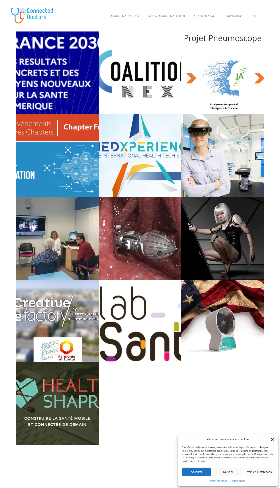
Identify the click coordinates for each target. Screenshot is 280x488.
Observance (196, 351)
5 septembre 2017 (116, 244)
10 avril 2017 (31, 331)
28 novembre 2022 (34, 93)
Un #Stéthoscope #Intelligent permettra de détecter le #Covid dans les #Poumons (222, 47)
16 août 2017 (197, 244)
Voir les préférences (259, 471)
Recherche (242, 98)
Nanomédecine (128, 186)
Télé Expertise (69, 269)
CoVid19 (229, 83)
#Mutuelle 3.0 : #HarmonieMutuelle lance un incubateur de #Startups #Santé (54, 295)
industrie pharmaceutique (37, 176)
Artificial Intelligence (213, 78)
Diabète (40, 166)
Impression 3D (238, 259)
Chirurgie (207, 171)
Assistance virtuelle (143, 331)
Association (161, 331)
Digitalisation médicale (74, 98)
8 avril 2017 (113, 326)
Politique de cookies (219, 480)
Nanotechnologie (164, 186)
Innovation (127, 98)
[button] (272, 439)
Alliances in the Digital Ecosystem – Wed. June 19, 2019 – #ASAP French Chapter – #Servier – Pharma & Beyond (57, 130)
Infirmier (163, 346)
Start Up (111, 103)
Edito (73, 259)
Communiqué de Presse (225, 171)
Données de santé (33, 171)
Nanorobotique (145, 186)
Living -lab (64, 346)
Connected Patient (199, 83)
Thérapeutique (197, 103)
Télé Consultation (51, 269)
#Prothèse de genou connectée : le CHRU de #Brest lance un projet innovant (217, 130)
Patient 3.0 (229, 98)
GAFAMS (71, 171)
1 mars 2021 (113, 93)
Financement (31, 103)
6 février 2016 (32, 419)
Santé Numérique (62, 103)
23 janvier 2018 (198, 166)
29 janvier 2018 (115, 171)
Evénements (148, 181)
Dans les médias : (245, 83)
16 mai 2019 (31, 161)
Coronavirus (217, 83)
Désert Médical (78, 254)
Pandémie (217, 98)
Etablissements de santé (36, 264)
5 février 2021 (197, 73)
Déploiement (196, 88)
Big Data (41, 336)
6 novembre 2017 (33, 244)
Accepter (196, 471)
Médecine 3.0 (164, 98)
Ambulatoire (125, 331)
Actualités (195, 78)
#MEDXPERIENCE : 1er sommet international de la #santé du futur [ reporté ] (135, 130)
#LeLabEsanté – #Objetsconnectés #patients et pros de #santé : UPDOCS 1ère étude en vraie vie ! (138, 295)
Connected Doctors (34, 98)
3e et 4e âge (30, 249)
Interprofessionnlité (145, 98)
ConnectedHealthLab (127, 341)
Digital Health (53, 98)
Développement (212, 88)
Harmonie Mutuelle (34, 346)
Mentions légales (237, 480)
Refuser (228, 471)
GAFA (62, 171)
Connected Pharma (150, 176)
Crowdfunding (41, 341)
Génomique (83, 171)
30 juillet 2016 (198, 331)
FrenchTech (45, 103)
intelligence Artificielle (230, 93)
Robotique (127, 269)
